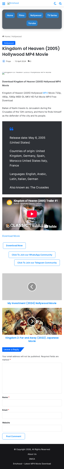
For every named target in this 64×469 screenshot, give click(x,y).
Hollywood (17, 36)
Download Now (14, 245)
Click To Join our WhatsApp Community (32, 254)
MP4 (45, 92)
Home (10, 15)
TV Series (52, 15)
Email (5, 410)
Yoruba (32, 23)
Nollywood (35, 15)
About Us (32, 454)
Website (6, 422)
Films (21, 15)
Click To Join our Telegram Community (37, 262)
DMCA (32, 459)
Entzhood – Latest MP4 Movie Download (32, 463)
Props (8, 61)
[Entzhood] (13, 3)
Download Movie (11, 235)
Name (5, 397)
